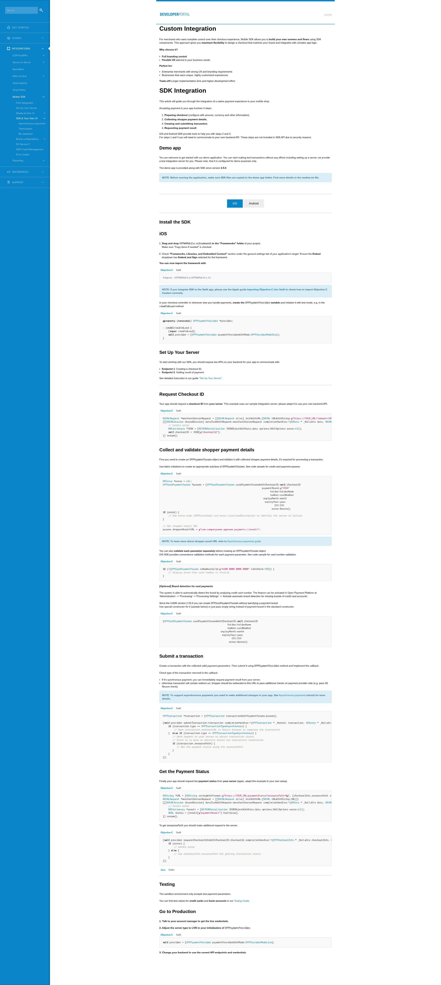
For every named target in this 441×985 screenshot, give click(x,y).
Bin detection (26, 133)
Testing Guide (241, 900)
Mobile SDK (19, 96)
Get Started (20, 27)
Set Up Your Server (26, 108)
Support (18, 182)
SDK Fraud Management (29, 149)
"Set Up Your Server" (210, 378)
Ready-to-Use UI (25, 113)
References (20, 171)
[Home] (173, 12)
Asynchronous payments (32, 123)
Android (254, 203)
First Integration (24, 102)
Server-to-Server (22, 62)
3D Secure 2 (23, 144)
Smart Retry (19, 90)
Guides (16, 38)
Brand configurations (27, 139)
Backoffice (18, 69)
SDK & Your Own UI (27, 118)
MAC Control (20, 76)
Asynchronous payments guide (244, 541)
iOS (235, 203)
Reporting (18, 160)
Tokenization (25, 128)
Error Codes (22, 154)
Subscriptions (20, 83)
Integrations (21, 48)
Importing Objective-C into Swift (266, 289)
